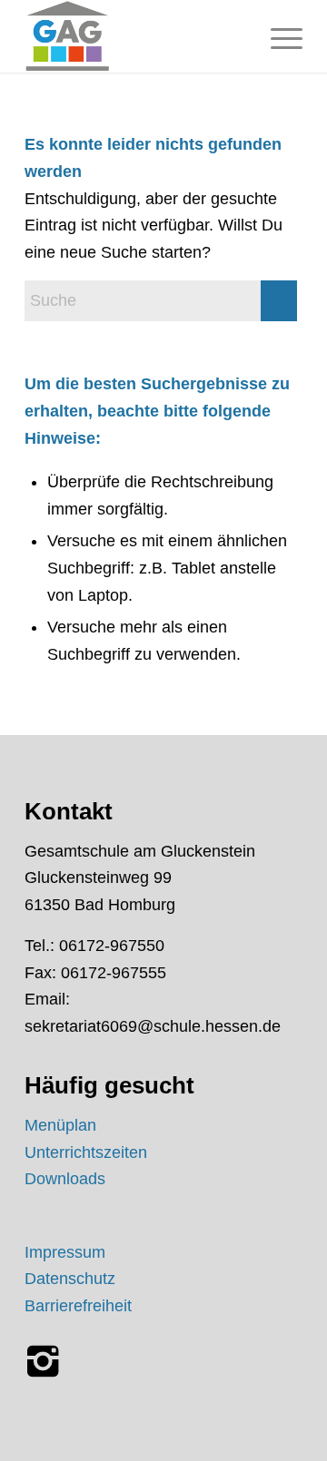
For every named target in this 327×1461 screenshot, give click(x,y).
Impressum (65, 1252)
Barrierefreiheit (78, 1306)
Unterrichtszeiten (86, 1152)
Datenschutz (70, 1279)
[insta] (43, 1361)
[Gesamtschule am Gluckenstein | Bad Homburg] (136, 36)
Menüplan (60, 1125)
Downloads (65, 1179)
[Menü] (277, 36)
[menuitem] (277, 36)
